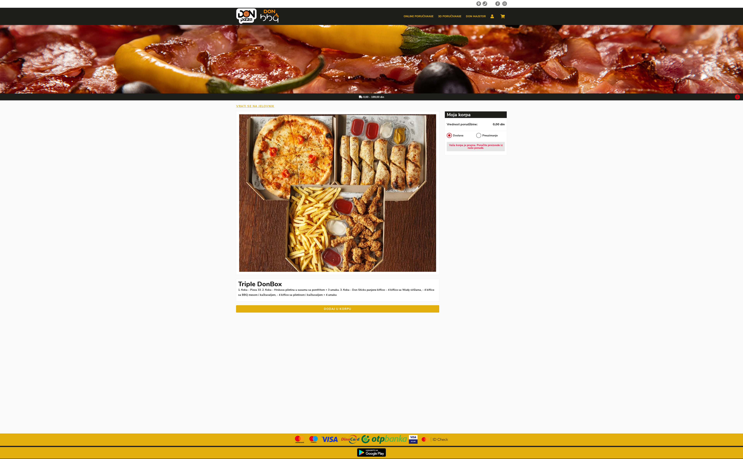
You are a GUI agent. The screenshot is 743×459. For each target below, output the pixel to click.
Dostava (458, 135)
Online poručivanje (418, 16)
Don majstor (476, 16)
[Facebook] (497, 3)
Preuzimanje (490, 135)
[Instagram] (504, 3)
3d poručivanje (449, 16)
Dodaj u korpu (337, 309)
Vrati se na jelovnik (255, 106)
